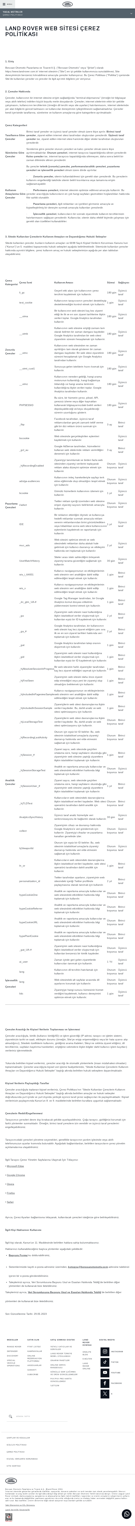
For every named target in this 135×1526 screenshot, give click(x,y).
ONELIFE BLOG (87, 1353)
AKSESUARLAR (34, 1365)
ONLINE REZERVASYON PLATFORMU (34, 1358)
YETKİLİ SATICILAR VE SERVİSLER (61, 1348)
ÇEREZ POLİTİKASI (16, 1452)
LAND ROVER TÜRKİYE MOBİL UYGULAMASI (61, 1355)
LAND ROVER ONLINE (86, 1366)
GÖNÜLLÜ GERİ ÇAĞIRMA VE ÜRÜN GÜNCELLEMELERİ (64, 1373)
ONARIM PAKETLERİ (60, 1360)
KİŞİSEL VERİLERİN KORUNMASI (22, 1459)
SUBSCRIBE (32, 1374)
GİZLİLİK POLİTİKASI (17, 1445)
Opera (10, 1184)
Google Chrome (16, 1175)
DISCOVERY (12, 1356)
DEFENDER (12, 1351)
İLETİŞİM (54, 1386)
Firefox (11, 1193)
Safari (10, 1202)
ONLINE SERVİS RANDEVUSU (58, 1366)
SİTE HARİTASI (14, 1466)
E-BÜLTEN (87, 1359)
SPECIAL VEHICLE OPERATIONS (13, 1363)
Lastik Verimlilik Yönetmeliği (17, 1510)
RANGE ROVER (14, 1347)
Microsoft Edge (15, 1166)
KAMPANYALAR (34, 1351)
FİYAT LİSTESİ (34, 1347)
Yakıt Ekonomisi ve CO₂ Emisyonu (20, 1505)
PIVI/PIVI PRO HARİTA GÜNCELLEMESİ (61, 1380)
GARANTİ (32, 1370)
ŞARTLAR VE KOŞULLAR (18, 1438)
